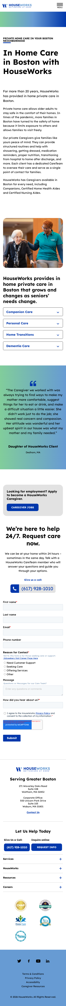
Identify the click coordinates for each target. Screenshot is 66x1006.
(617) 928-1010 (37, 588)
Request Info (46, 847)
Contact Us (33, 812)
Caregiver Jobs (22, 507)
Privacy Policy (33, 978)
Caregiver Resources (33, 986)
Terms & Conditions (33, 973)
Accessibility (33, 982)
